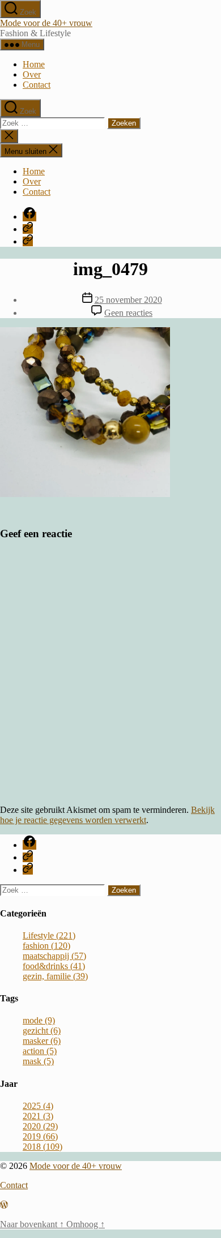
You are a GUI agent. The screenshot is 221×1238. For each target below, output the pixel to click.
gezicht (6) (42, 1030)
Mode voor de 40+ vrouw (46, 23)
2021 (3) (38, 1116)
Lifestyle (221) (49, 935)
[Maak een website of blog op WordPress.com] (4, 1205)
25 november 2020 (128, 300)
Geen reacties (128, 313)
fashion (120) (46, 945)
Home (34, 64)
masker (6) (42, 1041)
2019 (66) (40, 1136)
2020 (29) (40, 1126)
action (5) (40, 1051)
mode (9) (39, 1020)
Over (32, 74)
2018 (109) (42, 1146)
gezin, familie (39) (55, 976)
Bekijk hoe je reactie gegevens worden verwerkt (107, 815)
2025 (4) (38, 1106)
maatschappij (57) (54, 956)
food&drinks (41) (54, 966)
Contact (36, 84)
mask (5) (38, 1061)
